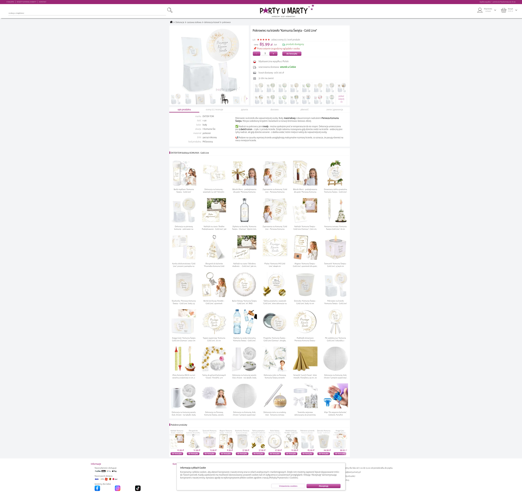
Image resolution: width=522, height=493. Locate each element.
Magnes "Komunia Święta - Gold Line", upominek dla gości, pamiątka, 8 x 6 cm (177, 434)
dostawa (275, 109)
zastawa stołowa (194, 22)
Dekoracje (179, 22)
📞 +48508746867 (347, 476)
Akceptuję (323, 486)
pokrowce (226, 22)
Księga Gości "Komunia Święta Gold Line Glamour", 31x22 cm (291, 434)
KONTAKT (42, 2)
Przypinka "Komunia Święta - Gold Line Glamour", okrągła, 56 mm (324, 434)
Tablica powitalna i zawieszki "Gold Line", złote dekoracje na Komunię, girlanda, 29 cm (209, 435)
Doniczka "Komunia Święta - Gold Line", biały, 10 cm (275, 433)
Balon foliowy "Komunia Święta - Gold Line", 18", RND (226, 433)
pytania (244, 109)
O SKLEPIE (10, 2)
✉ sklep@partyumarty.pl (350, 472)
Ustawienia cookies (288, 486)
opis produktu (184, 109)
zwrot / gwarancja (334, 109)
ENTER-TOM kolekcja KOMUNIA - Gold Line (190, 153)
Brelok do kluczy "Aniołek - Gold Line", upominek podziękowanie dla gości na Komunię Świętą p (242, 436)
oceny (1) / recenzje (214, 109)
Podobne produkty (179, 425)
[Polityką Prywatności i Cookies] (283, 477)
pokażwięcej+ (341, 99)
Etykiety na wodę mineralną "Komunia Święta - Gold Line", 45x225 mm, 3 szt (308, 434)
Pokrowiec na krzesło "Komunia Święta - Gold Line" (259, 433)
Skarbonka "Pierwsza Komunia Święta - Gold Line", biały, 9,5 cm (193, 434)
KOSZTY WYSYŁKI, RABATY (26, 2)
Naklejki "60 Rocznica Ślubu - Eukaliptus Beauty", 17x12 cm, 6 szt (340, 434)
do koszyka (291, 53)
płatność (305, 109)
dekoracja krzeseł (211, 22)
